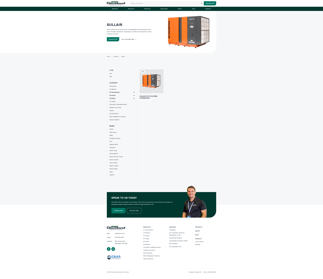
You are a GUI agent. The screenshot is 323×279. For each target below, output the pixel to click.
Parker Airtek (113, 150)
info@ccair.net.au (120, 233)
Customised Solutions (175, 238)
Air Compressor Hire (175, 246)
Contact (198, 239)
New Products (173, 243)
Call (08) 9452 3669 (127, 39)
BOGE (111, 135)
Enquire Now (113, 39)
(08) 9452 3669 (134, 210)
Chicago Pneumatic (114, 138)
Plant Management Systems (117, 116)
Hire (110, 73)
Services (172, 227)
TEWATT (112, 175)
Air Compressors (114, 92)
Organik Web (198, 272)
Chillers (111, 110)
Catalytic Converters (115, 107)
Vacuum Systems (114, 119)
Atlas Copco (112, 132)
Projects (198, 227)
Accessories (112, 86)
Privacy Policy (199, 241)
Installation (172, 230)
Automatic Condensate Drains (118, 104)
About (197, 231)
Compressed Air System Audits (178, 241)
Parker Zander (113, 169)
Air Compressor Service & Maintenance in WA (176, 234)
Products (147, 227)
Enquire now (118, 210)
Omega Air (112, 147)
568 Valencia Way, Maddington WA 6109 (121, 242)
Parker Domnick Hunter (116, 156)
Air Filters (112, 98)
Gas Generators (113, 113)
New (110, 76)
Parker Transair (113, 166)
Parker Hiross (113, 163)
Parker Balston (113, 153)
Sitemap (197, 244)
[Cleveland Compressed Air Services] (116, 3)
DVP (110, 141)
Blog (197, 235)
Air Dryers (112, 95)
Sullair (111, 172)
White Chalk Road (212, 272)
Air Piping (112, 101)
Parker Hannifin (114, 160)
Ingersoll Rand (113, 144)
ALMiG (111, 129)
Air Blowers (112, 89)
